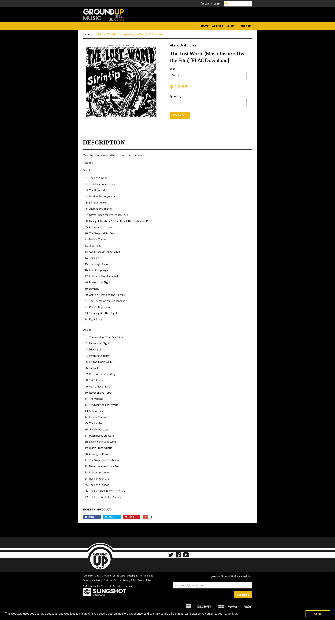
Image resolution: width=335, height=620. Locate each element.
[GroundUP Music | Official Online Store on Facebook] (178, 556)
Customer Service (112, 580)
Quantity (175, 96)
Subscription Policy (92, 580)
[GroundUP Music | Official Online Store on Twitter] (170, 556)
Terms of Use (144, 580)
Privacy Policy (129, 580)
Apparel (246, 26)
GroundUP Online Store (113, 575)
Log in (217, 3)
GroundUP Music (92, 575)
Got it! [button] (318, 613)
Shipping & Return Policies (140, 575)
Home (205, 26)
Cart (206, 3)
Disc (172, 69)
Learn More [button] (231, 613)
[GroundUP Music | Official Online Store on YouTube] (186, 556)
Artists (217, 26)
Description (104, 142)
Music (230, 26)
